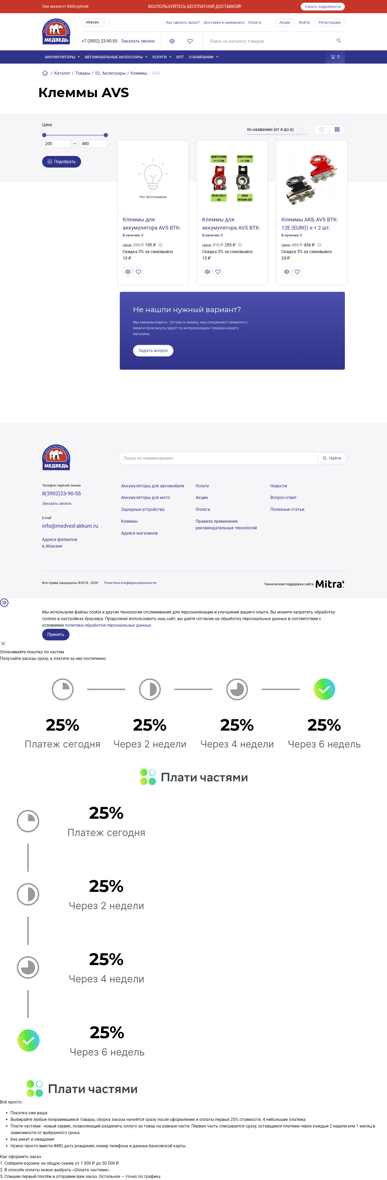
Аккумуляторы (60, 57)
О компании (201, 57)
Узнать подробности (323, 6)
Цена (47, 124)
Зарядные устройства (143, 509)
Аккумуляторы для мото (145, 497)
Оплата (254, 22)
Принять (55, 634)
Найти (335, 458)
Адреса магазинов (139, 533)
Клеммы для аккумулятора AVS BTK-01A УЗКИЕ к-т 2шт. (231, 227)
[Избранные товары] (191, 41)
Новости (278, 485)
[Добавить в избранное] (138, 272)
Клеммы (129, 521)
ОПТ (180, 57)
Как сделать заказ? (183, 22)
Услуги (159, 57)
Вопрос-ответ (283, 497)
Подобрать (65, 161)
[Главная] (45, 73)
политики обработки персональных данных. (108, 625)
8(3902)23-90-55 (61, 493)
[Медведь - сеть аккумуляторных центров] (56, 34)
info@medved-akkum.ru (70, 526)
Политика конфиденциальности (130, 583)
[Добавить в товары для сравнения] (128, 272)
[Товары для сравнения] (173, 41)
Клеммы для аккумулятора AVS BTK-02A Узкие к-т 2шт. (152, 227)
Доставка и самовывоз (224, 22)
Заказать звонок (138, 41)
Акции (284, 22)
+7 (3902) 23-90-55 (99, 41)
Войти (304, 22)
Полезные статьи (287, 509)
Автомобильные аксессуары (114, 57)
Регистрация (330, 22)
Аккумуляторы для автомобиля (152, 485)
